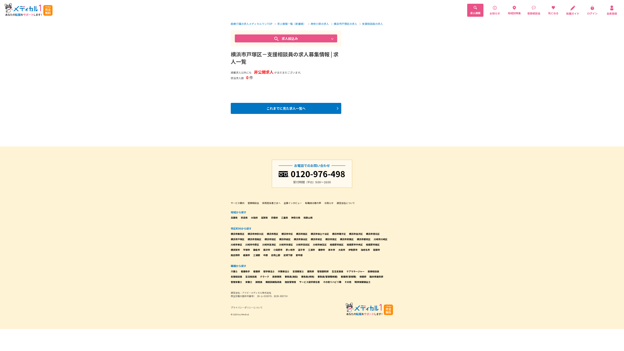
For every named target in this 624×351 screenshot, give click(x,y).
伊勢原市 (353, 249)
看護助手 (245, 271)
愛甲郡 (299, 255)
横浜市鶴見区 (237, 233)
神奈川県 (295, 217)
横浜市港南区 (254, 239)
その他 (347, 282)
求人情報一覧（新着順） (291, 24)
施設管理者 (290, 282)
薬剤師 (310, 271)
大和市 (341, 249)
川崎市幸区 (236, 244)
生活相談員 (251, 276)
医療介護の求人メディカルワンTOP (251, 24)
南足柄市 (235, 255)
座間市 (376, 249)
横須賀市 (235, 249)
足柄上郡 (275, 255)
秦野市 (321, 249)
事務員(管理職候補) (328, 276)
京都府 (274, 217)
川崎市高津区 (269, 244)
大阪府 (254, 217)
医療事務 (276, 276)
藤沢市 (266, 249)
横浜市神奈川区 (256, 233)
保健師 (362, 276)
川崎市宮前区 (303, 244)
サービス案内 (237, 203)
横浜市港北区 (373, 233)
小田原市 (277, 249)
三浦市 (311, 249)
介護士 (234, 271)
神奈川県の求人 (320, 24)
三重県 (284, 217)
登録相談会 (253, 203)
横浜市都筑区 (363, 239)
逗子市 (301, 249)
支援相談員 (236, 276)
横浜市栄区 (316, 239)
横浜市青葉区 (347, 239)
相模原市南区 (373, 244)
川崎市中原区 (252, 244)
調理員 (258, 282)
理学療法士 (269, 271)
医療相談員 (373, 271)
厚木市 (331, 249)
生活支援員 (337, 271)
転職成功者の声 (313, 203)
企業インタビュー (293, 203)
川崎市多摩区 (286, 244)
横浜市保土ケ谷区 (320, 233)
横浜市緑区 (285, 239)
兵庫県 (234, 217)
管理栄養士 (236, 282)
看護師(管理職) (348, 276)
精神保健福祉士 (362, 282)
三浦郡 (256, 255)
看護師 (256, 271)
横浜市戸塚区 (237, 239)
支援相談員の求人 (372, 24)
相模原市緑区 (337, 244)
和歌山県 (308, 217)
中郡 (265, 255)
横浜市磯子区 (339, 233)
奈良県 (244, 217)
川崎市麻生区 (320, 244)
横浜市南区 (301, 233)
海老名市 (365, 249)
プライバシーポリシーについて (247, 307)
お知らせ (328, 203)
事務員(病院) (307, 276)
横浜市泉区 (331, 239)
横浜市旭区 (270, 239)
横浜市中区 (287, 233)
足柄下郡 (287, 255)
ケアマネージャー (355, 271)
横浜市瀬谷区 (300, 239)
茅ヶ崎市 (290, 249)
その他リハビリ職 (332, 282)
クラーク (264, 276)
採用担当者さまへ (271, 203)
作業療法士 (283, 271)
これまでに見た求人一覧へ (286, 108)
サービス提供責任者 (309, 282)
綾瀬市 (246, 255)
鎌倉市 (256, 249)
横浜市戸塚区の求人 (345, 24)
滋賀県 (264, 217)
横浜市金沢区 (356, 233)
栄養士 (248, 282)
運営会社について (346, 203)
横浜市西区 (272, 233)
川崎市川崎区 (380, 239)
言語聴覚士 (298, 271)
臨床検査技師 (376, 276)
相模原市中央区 (355, 244)
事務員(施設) (291, 276)
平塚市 (246, 249)
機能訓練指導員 (273, 282)
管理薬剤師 (323, 271)
